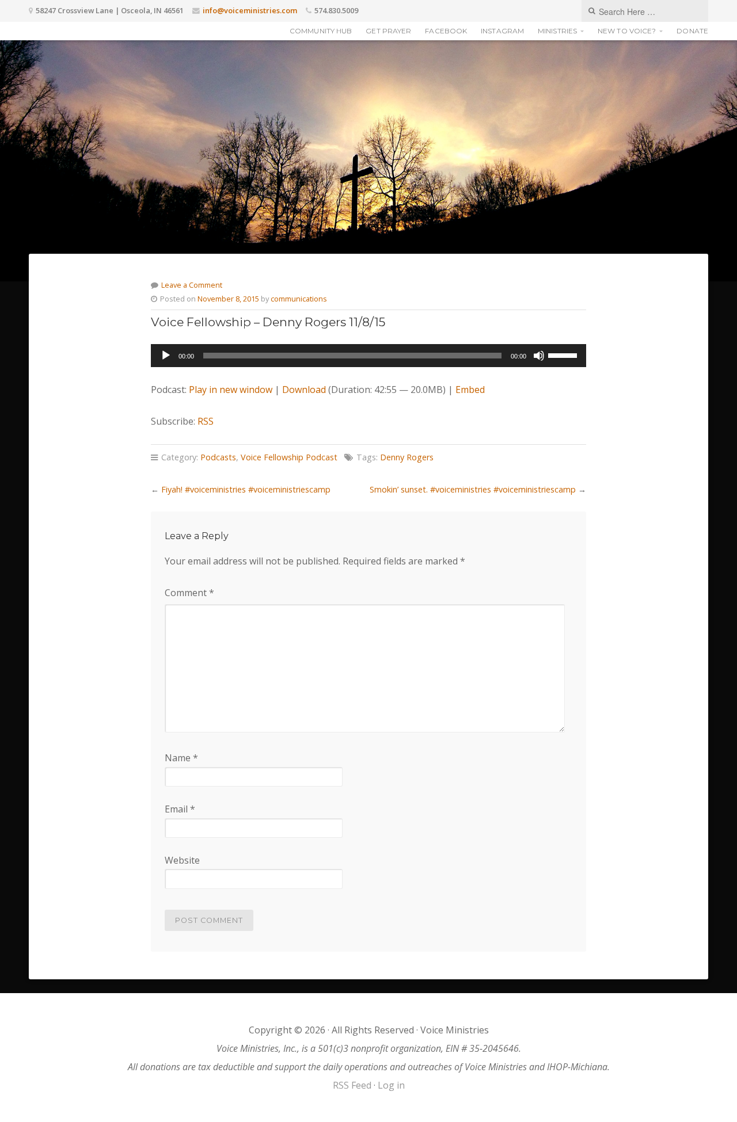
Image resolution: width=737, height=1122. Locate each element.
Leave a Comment (191, 285)
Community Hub (321, 30)
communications (299, 298)
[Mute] (539, 355)
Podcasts (218, 457)
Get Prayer (388, 30)
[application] (368, 355)
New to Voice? (627, 30)
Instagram (502, 30)
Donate (692, 30)
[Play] (166, 355)
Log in (391, 1085)
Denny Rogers (407, 457)
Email (180, 809)
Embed (470, 389)
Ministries (557, 30)
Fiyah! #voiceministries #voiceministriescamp (245, 489)
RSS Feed (352, 1085)
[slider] (564, 354)
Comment (189, 592)
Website (182, 860)
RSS (205, 421)
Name (181, 757)
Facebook (446, 30)
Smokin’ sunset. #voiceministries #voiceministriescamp (473, 489)
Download (304, 389)
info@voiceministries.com (250, 10)
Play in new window (230, 389)
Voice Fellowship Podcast (289, 457)
